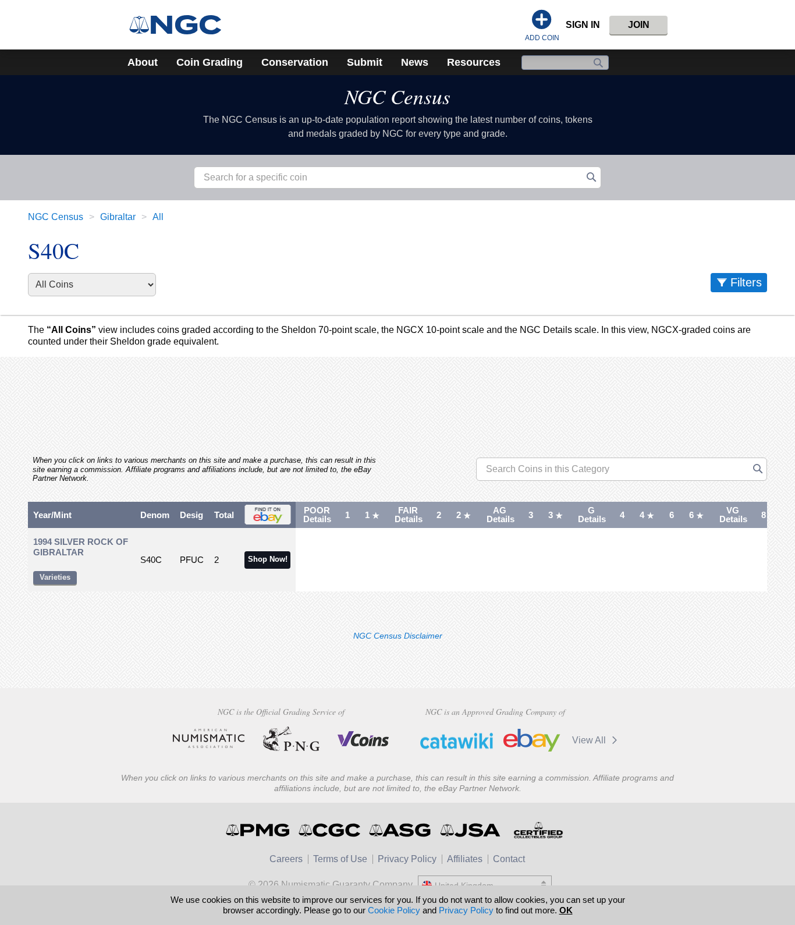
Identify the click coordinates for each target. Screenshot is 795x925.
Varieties (55, 577)
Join (639, 25)
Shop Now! (268, 559)
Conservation (294, 62)
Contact (509, 859)
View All (590, 740)
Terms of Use (340, 859)
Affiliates (464, 859)
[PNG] (291, 739)
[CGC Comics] (330, 830)
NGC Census (397, 96)
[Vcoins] (363, 739)
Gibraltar (118, 217)
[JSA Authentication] (470, 830)
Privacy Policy (407, 859)
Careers (286, 859)
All (158, 217)
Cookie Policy (394, 910)
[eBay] (532, 740)
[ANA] (208, 739)
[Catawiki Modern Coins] (456, 740)
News (414, 62)
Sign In (583, 25)
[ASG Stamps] (401, 830)
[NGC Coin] (180, 24)
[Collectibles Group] (538, 830)
